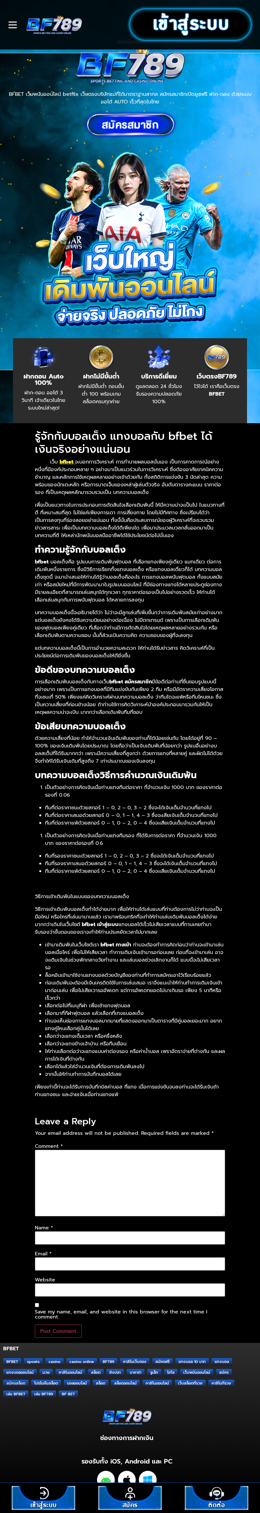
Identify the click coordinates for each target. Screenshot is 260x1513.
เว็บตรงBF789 (217, 376)
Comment (49, 1146)
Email (43, 1253)
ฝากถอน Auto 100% (43, 379)
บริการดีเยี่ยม (159, 376)
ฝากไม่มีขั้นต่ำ (101, 376)
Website (45, 1279)
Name (44, 1227)
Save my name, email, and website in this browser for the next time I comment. (121, 1314)
